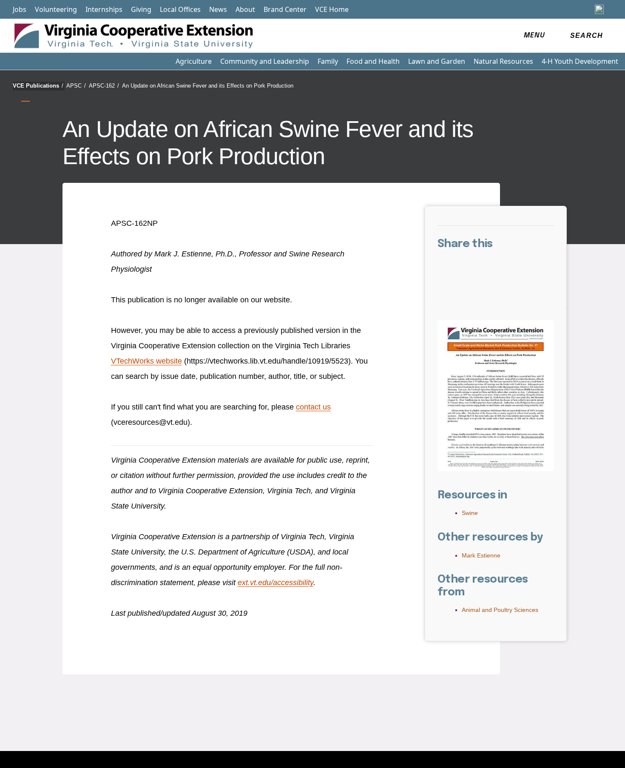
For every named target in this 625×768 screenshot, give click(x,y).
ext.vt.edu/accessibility (275, 582)
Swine (470, 512)
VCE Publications (38, 85)
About (245, 9)
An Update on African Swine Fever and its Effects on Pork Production (207, 85)
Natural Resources (503, 61)
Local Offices (180, 9)
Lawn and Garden (436, 61)
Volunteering (56, 9)
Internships (103, 9)
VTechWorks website (146, 361)
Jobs (19, 9)
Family (328, 61)
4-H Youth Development (580, 61)
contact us (313, 407)
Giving (141, 9)
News (218, 9)
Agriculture (194, 61)
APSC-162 (104, 85)
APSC (76, 85)
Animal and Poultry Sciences (500, 609)
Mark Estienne (481, 555)
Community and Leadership (264, 61)
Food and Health (373, 61)
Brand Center (285, 9)
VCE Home (332, 9)
